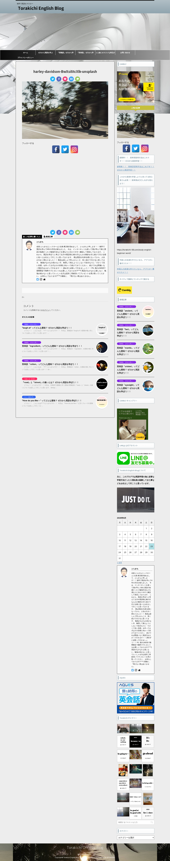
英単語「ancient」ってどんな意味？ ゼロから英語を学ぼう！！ (128, 313)
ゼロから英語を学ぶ (45, 53)
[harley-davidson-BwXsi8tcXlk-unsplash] (71, 78)
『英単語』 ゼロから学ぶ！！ (85, 53)
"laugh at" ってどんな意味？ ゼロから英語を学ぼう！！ (47, 328)
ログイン (45, 310)
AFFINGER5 (111, 857)
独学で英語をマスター (85, 854)
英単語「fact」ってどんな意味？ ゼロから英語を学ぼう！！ (128, 332)
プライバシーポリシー (26, 58)
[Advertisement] (85, 31)
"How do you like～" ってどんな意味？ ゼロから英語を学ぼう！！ (52, 400)
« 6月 (119, 562)
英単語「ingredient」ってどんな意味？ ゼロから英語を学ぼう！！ (52, 346)
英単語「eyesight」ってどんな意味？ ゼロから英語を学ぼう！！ (128, 388)
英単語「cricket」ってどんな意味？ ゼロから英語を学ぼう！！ (128, 369)
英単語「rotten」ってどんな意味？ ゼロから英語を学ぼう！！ (50, 364)
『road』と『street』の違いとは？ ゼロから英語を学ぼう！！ (50, 382)
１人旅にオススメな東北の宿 (105, 53)
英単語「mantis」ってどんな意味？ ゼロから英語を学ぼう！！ (128, 351)
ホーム (25, 53)
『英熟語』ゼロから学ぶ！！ (65, 53)
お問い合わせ (125, 53)
